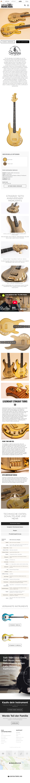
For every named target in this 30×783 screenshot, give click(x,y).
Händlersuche (19, 740)
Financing (18, 742)
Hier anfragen (22, 41)
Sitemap (3, 740)
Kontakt (18, 732)
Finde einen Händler (15, 709)
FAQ (17, 735)
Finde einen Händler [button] (15, 186)
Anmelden (15, 723)
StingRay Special (15, 625)
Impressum (3, 741)
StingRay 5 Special (15, 645)
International (4, 738)
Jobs (2, 733)
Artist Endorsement (6, 735)
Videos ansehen (8, 41)
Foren (2, 743)
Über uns (18, 734)
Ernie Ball (3, 737)
